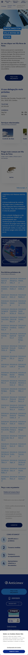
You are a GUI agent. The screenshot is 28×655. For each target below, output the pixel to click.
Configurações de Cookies (14, 647)
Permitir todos (14, 651)
